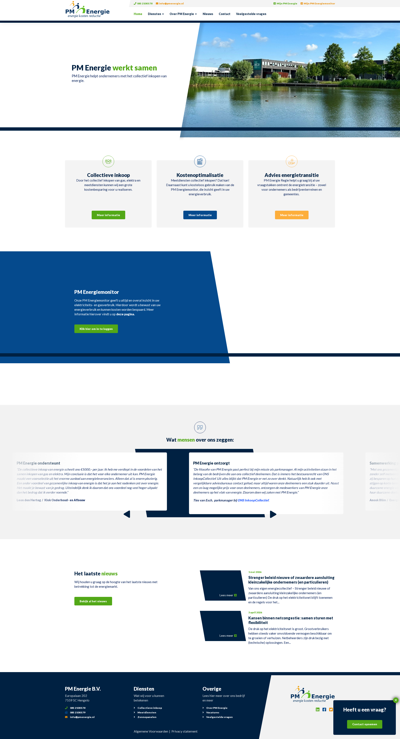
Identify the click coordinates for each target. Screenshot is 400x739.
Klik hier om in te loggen (96, 329)
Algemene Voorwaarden (151, 731)
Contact (224, 14)
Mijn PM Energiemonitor (319, 3)
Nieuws (208, 14)
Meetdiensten (146, 712)
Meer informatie (108, 215)
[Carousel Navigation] (200, 514)
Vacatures (212, 712)
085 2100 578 (144, 3)
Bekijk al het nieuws (93, 601)
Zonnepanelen (146, 717)
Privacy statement (184, 731)
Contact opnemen (364, 724)
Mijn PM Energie (286, 3)
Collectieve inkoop (149, 707)
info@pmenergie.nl (171, 3)
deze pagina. (125, 314)
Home (138, 14)
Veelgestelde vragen (251, 14)
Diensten (154, 14)
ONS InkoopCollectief (253, 500)
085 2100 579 (77, 712)
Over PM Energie (182, 14)
